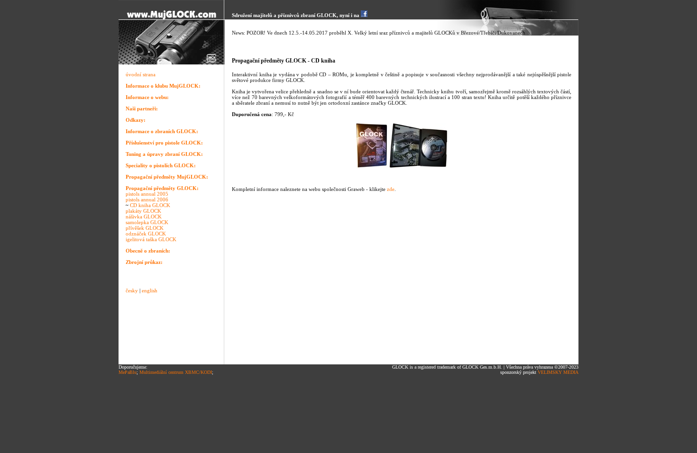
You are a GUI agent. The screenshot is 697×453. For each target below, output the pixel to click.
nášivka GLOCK (144, 216)
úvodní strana (141, 74)
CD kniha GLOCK (150, 205)
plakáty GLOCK (143, 211)
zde (390, 189)
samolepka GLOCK (147, 222)
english (149, 290)
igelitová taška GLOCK (151, 239)
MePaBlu (128, 372)
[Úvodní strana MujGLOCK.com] (172, 18)
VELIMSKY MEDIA (558, 372)
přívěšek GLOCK (145, 228)
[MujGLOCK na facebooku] (364, 15)
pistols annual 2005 (147, 194)
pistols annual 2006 (147, 199)
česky (132, 290)
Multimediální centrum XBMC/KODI (175, 372)
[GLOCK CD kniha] (372, 166)
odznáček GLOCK (146, 233)
